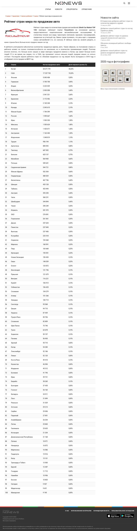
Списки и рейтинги (26, 16)
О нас (67, 511)
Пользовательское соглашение (123, 511)
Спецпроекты (71, 9)
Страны (35, 16)
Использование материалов (81, 511)
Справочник (87, 9)
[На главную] (68, 3)
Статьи (48, 9)
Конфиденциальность (101, 511)
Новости (58, 9)
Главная (7, 16)
